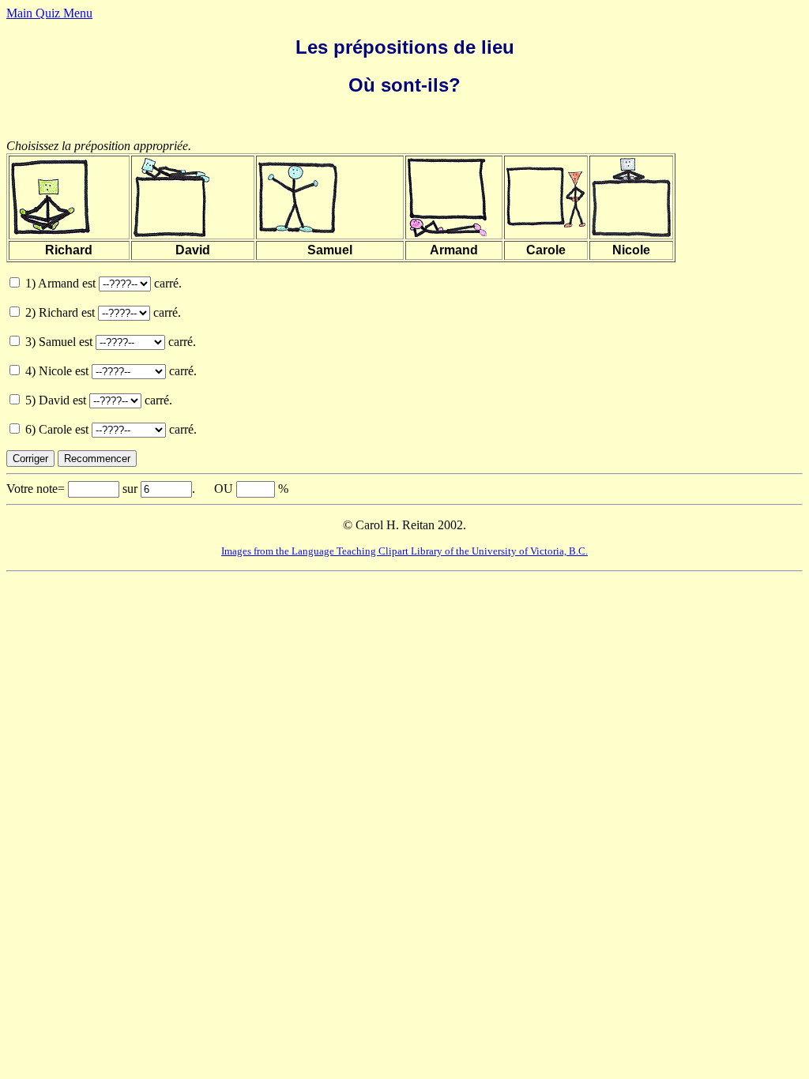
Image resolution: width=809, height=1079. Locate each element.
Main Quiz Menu (49, 13)
